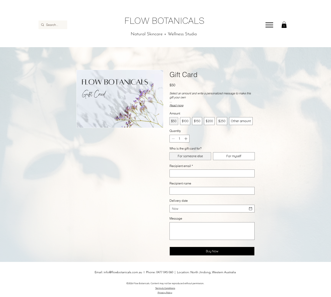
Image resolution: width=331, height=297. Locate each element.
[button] (284, 24)
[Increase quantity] (186, 138)
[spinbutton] (179, 138)
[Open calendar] (250, 208)
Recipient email (181, 166)
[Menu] (269, 25)
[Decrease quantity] (172, 138)
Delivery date (179, 200)
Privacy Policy (165, 292)
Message (176, 218)
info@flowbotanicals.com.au (123, 272)
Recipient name (180, 183)
